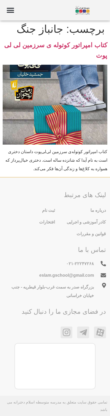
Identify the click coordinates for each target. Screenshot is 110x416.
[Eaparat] (100, 332)
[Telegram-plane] (83, 332)
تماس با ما (92, 249)
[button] (10, 10)
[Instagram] (67, 332)
